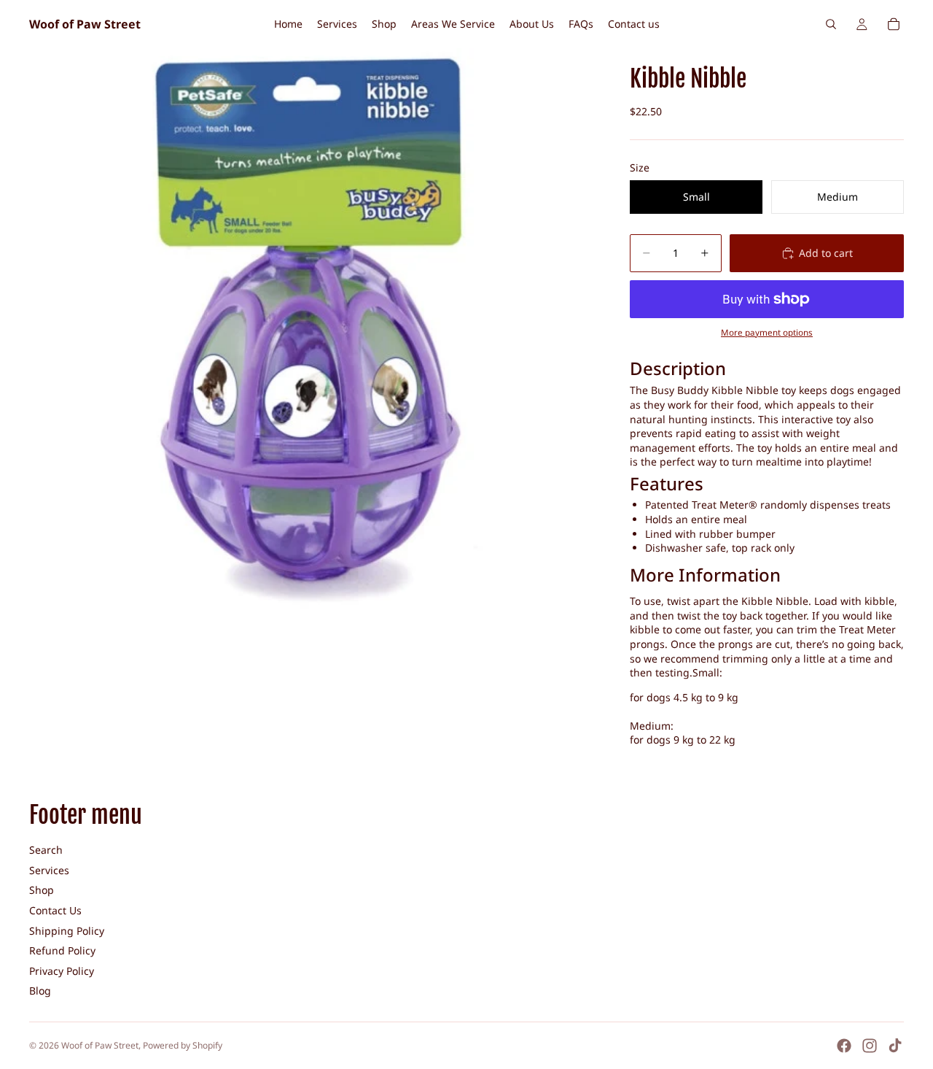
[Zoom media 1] (312, 331)
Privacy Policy (61, 971)
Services (49, 870)
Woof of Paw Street (99, 1045)
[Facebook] (844, 1045)
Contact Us (55, 910)
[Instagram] (869, 1045)
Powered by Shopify (182, 1045)
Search (46, 850)
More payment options (767, 332)
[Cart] (894, 24)
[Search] (831, 24)
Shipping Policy (66, 931)
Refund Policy (62, 950)
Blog (40, 990)
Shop (41, 890)
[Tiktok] (895, 1045)
